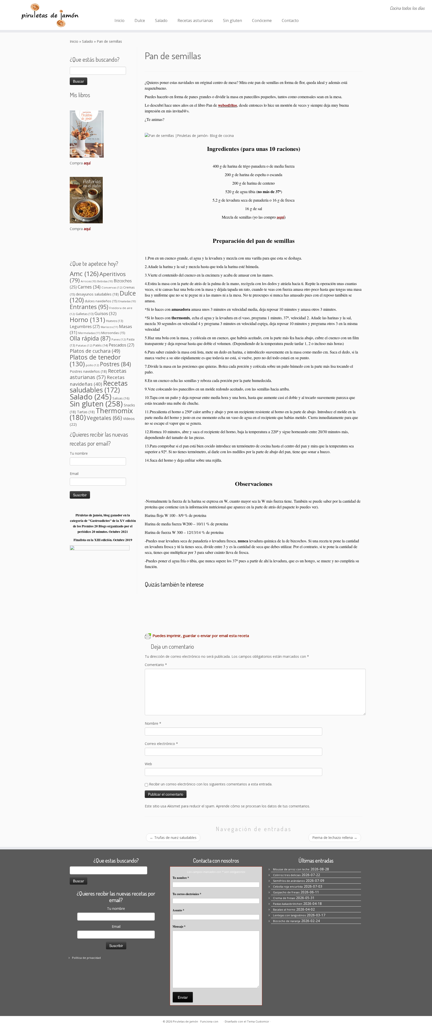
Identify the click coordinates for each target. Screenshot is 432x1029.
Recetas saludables (99, 386)
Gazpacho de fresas (286, 892)
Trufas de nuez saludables (173, 837)
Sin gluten (232, 20)
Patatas (84, 345)
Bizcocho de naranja (286, 921)
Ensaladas (127, 301)
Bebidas (105, 281)
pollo (92, 365)
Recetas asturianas (195, 20)
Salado (161, 20)
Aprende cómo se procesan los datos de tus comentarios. (263, 806)
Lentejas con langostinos (289, 915)
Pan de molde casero (277, 613)
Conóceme (262, 20)
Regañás (192, 613)
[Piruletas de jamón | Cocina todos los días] (50, 14)
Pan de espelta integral (228, 613)
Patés (100, 345)
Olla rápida (90, 338)
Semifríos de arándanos (289, 881)
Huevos (114, 321)
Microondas (113, 333)
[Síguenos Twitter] (139, 9)
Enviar (183, 997)
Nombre (153, 723)
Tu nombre (79, 453)
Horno (87, 319)
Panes (119, 339)
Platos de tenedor (95, 360)
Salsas (121, 398)
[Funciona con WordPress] (220, 1020)
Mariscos (109, 327)
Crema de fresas (284, 898)
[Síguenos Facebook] (119, 9)
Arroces (88, 281)
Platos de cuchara (95, 350)
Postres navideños (88, 371)
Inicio (119, 20)
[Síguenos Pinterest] (132, 9)
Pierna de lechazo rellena (334, 837)
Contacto (290, 20)
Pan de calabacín (164, 613)
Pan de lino (298, 599)
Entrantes (89, 307)
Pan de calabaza (222, 599)
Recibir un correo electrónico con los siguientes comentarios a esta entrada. (210, 784)
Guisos (105, 313)
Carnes (89, 287)
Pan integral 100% (331, 599)
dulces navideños (101, 301)
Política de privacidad (86, 958)
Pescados (121, 345)
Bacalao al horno (284, 909)
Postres (115, 364)
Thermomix (101, 414)
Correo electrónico (161, 743)
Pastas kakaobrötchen (287, 904)
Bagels (196, 599)
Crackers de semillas (263, 599)
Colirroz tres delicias (286, 875)
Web (148, 763)
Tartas (86, 411)
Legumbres (85, 326)
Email (74, 473)
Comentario (156, 664)
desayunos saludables (97, 294)
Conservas (112, 287)
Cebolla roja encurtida (288, 886)
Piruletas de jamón (185, 1021)
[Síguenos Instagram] (125, 9)
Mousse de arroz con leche (291, 869)
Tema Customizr (258, 1021)
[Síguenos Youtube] (146, 9)
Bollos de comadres (166, 599)
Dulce (139, 20)
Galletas (85, 314)
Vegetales (104, 417)
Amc (84, 273)
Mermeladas (89, 333)
